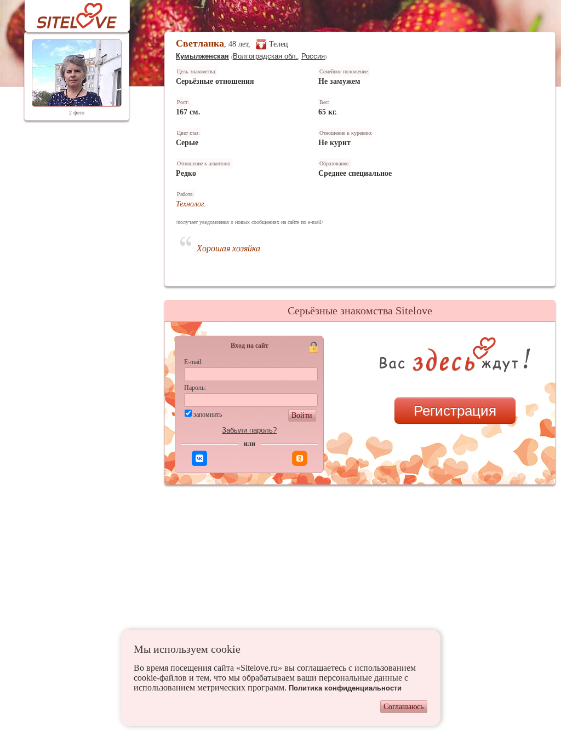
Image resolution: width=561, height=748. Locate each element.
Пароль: (195, 388)
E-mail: (193, 362)
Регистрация (455, 410)
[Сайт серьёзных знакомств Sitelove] (68, 13)
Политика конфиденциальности (345, 688)
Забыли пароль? (249, 430)
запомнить (207, 414)
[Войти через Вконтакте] (199, 458)
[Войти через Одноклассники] (299, 458)
